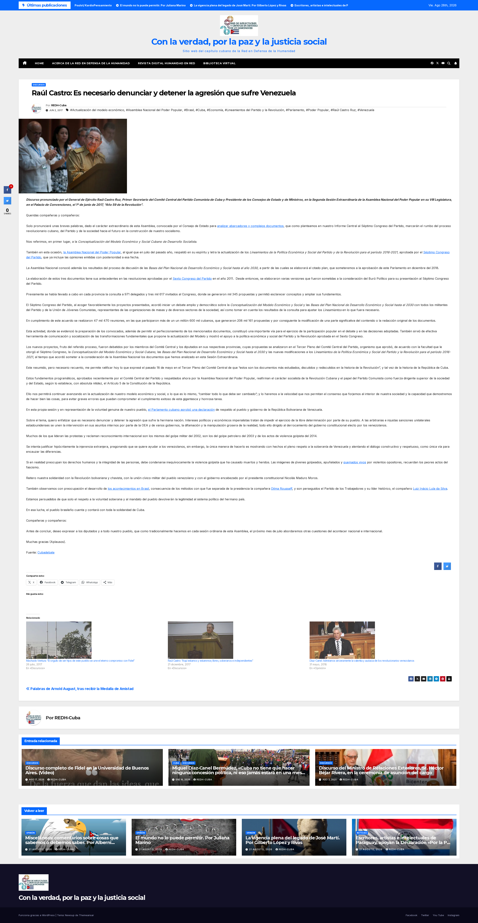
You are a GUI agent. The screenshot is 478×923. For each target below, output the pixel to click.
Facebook (411, 915)
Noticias (362, 833)
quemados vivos (354, 462)
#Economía (215, 110)
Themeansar (86, 915)
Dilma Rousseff (281, 488)
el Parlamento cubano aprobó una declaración (181, 409)
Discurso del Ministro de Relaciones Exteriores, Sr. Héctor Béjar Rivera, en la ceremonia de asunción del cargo (381, 770)
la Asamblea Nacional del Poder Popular (92, 252)
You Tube (438, 915)
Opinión (30, 833)
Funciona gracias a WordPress (37, 915)
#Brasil (189, 110)
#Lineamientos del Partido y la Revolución (254, 110)
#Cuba (200, 110)
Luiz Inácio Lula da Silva (430, 488)
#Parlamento (295, 110)
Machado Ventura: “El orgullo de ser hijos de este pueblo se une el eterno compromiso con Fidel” (80, 660)
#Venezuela (366, 110)
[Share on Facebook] (438, 569)
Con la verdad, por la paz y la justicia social (239, 41)
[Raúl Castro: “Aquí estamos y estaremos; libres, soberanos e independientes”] (237, 640)
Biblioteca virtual (219, 63)
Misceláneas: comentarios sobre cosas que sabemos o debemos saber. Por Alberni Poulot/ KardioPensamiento (71, 842)
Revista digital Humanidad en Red (166, 63)
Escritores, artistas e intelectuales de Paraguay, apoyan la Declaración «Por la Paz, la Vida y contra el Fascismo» (404, 842)
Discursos (39, 85)
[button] (448, 63)
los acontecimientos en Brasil (128, 488)
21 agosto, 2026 (41, 849)
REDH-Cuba (58, 105)
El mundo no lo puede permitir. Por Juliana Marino (182, 840)
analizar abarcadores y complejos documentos (250, 226)
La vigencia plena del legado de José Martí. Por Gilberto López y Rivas (292, 840)
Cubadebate (46, 552)
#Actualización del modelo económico (97, 110)
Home (39, 63)
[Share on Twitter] (447, 569)
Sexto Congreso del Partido (192, 278)
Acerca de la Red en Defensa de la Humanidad (91, 63)
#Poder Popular (317, 110)
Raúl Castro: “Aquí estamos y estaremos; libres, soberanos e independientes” (210, 660)
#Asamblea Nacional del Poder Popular (154, 110)
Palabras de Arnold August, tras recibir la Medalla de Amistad (82, 688)
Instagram (453, 915)
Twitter (425, 915)
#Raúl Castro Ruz (343, 110)
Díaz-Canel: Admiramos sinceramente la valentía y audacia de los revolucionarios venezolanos (362, 660)
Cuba (176, 763)
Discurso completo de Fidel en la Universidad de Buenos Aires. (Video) (87, 770)
